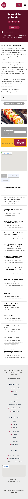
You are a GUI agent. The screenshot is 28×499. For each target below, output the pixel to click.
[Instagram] (15, 378)
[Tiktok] (17, 378)
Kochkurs (5, 180)
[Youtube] (11, 378)
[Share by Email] (19, 22)
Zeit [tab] (4, 98)
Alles (4, 175)
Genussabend (13, 175)
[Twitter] (9, 378)
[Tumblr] (21, 378)
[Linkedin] (13, 378)
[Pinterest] (19, 378)
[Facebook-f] (7, 378)
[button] (25, 5)
